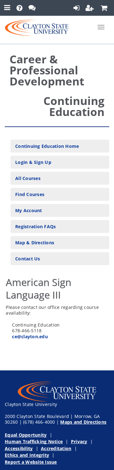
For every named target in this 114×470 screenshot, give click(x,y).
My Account (28, 210)
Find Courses (29, 194)
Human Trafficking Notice (34, 441)
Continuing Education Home (47, 146)
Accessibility (19, 448)
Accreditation (56, 448)
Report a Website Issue (31, 462)
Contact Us (27, 259)
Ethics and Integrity (27, 455)
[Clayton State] (37, 27)
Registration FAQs (35, 226)
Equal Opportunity (26, 435)
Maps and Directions (83, 422)
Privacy (79, 441)
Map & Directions (34, 243)
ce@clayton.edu (30, 336)
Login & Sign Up (33, 162)
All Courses (28, 178)
